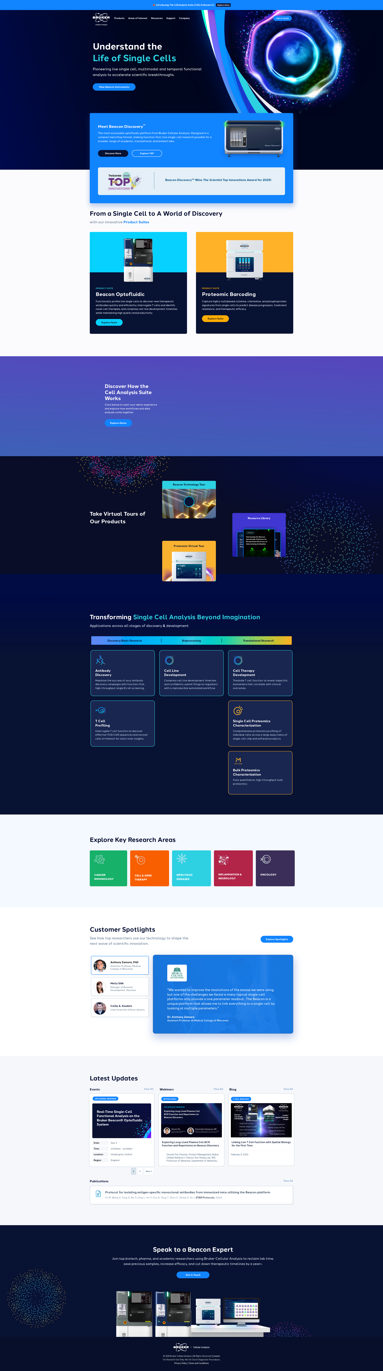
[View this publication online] (191, 1195)
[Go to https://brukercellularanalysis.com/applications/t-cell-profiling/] (123, 723)
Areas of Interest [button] (137, 18)
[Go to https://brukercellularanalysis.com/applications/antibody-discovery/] (123, 673)
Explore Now (223, 5)
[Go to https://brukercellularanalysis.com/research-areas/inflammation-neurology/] (233, 868)
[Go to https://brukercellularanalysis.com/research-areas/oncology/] (275, 868)
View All (149, 1088)
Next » (149, 1171)
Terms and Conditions (199, 1363)
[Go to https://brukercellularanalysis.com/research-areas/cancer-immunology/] (108, 868)
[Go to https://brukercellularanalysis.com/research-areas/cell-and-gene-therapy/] (149, 868)
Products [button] (119, 18)
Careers (216, 1356)
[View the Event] (121, 1130)
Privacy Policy (180, 1363)
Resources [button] (157, 18)
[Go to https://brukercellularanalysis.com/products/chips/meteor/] (260, 772)
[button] (282, 18)
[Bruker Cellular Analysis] (191, 1346)
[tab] (120, 965)
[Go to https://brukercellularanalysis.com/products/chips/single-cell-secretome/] (260, 723)
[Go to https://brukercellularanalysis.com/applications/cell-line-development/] (191, 673)
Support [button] (170, 18)
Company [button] (184, 18)
